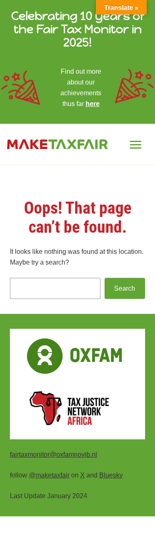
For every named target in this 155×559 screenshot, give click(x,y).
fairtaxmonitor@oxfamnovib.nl (53, 454)
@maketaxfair (49, 475)
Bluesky (111, 475)
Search (124, 288)
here (93, 103)
